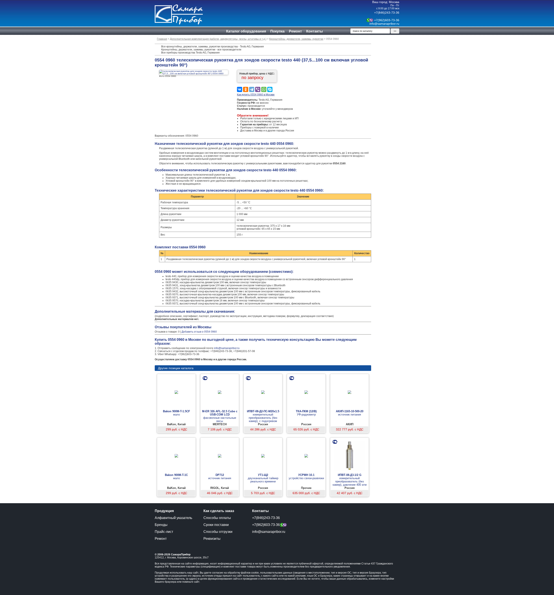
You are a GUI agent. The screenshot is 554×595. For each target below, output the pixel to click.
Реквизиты (212, 538)
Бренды (161, 525)
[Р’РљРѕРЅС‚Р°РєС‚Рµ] (239, 89)
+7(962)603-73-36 (386, 20)
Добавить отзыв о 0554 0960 (199, 331)
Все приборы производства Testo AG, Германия (190, 52)
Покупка (277, 31)
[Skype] (269, 89)
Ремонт (295, 31)
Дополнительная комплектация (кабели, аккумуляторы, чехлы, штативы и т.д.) (218, 38)
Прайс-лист (164, 532)
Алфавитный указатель (173, 518)
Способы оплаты (217, 518)
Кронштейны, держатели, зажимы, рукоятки (296, 38)
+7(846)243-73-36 (386, 12)
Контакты (314, 31)
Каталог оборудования (246, 31)
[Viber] (257, 89)
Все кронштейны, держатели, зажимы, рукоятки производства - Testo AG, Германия (212, 46)
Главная (162, 38)
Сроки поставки (216, 525)
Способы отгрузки (217, 532)
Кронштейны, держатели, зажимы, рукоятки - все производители (201, 49)
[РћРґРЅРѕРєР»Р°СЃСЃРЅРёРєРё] (245, 89)
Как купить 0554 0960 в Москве (256, 94)
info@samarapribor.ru (384, 23)
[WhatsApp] (263, 89)
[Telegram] (251, 89)
